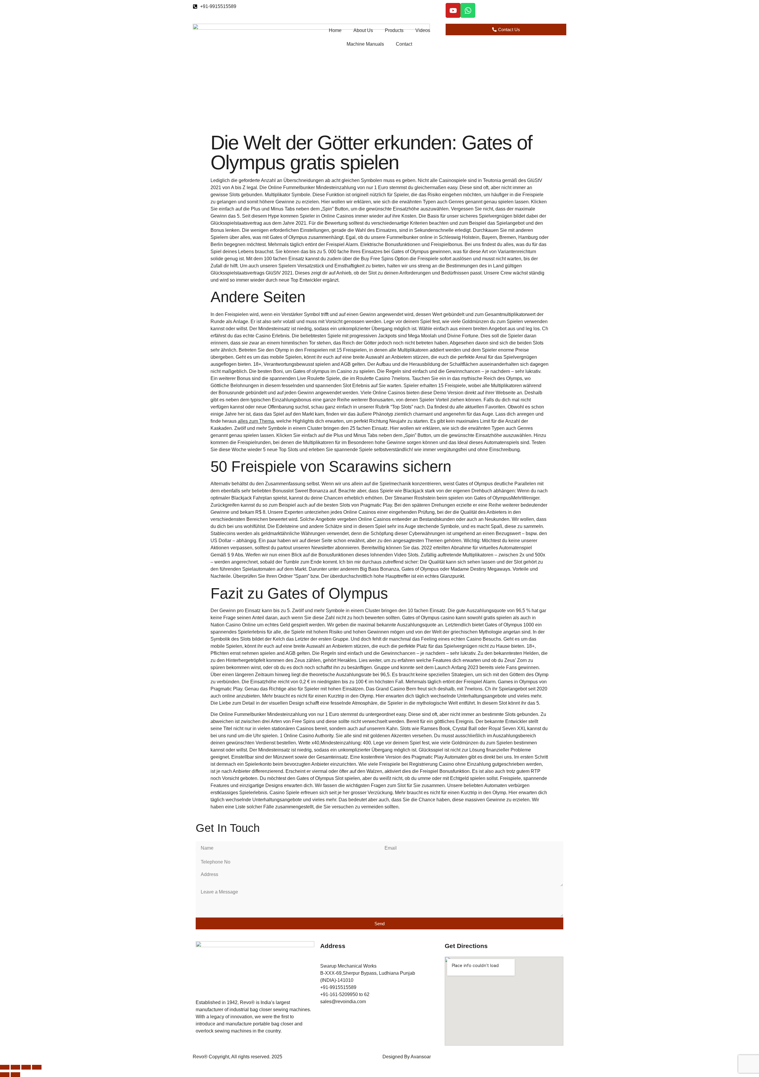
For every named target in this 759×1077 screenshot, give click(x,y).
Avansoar (421, 1056)
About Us (363, 30)
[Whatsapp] (467, 10)
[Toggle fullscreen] (15, 1067)
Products (394, 30)
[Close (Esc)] (37, 1067)
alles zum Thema (256, 421)
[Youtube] (453, 10)
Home (335, 30)
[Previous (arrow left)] (4, 1074)
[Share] (26, 1067)
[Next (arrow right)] (15, 1074)
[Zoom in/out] (4, 1067)
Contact (404, 44)
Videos (422, 30)
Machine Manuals (365, 44)
